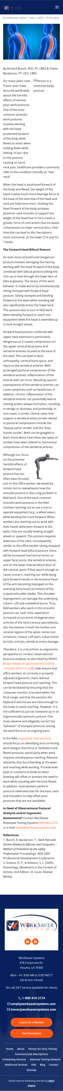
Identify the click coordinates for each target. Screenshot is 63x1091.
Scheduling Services (14, 1059)
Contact (53, 1065)
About (20, 1049)
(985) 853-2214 (48, 823)
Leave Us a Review (31, 1022)
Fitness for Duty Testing (42, 1049)
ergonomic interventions (34, 738)
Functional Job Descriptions (31, 1054)
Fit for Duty (52, 17)
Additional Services (16, 1065)
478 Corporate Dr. (31, 963)
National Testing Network (45, 1059)
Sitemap (31, 1070)
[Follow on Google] (35, 941)
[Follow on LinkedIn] (27, 941)
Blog (42, 1065)
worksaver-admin (17, 17)
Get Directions (31, 1033)
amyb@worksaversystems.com (36, 827)
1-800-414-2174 (33, 998)
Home (9, 1049)
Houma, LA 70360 (31, 968)
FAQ (33, 1065)
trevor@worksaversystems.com (33, 1009)
